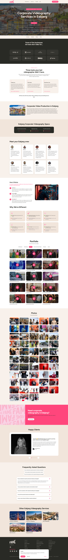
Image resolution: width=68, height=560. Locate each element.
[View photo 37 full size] (24, 374)
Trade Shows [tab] (26, 246)
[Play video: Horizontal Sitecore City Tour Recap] (50, 276)
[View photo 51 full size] (14, 397)
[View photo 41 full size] (14, 382)
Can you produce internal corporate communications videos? (34, 472)
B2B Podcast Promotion (40, 543)
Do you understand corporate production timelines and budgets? (34, 470)
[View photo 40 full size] (53, 374)
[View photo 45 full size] (53, 382)
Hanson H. (25, 165)
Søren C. (37, 165)
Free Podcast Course (52, 543)
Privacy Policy (50, 556)
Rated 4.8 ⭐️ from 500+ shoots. (34, 9)
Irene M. (49, 165)
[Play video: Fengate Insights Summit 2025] (50, 253)
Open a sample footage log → (15, 91)
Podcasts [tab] (44, 246)
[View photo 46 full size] (14, 389)
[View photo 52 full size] (24, 397)
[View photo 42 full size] (24, 382)
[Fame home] (12, 1)
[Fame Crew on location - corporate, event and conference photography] (14, 321)
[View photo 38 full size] (34, 374)
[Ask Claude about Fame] (12, 551)
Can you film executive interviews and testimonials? (26, 494)
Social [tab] (49, 246)
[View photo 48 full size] (34, 389)
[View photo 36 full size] (14, 374)
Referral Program (27, 543)
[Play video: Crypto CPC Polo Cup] (17, 253)
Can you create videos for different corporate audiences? (27, 498)
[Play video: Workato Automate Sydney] (34, 253)
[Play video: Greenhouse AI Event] (17, 287)
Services (32, 1)
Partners (26, 545)
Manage (45, 556)
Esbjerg (13, 6)
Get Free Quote (55, 1)
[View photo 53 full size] (34, 397)
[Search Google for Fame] (16, 551)
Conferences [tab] (20, 246)
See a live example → (31, 91)
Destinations (27, 1)
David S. (12, 149)
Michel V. (37, 149)
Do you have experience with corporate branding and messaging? (34, 474)
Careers (26, 546)
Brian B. (24, 149)
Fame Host (26, 548)
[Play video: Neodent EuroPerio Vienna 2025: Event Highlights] (34, 276)
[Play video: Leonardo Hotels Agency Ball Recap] (17, 264)
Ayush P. (49, 149)
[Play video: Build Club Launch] (34, 287)
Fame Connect (39, 545)
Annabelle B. (13, 165)
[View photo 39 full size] (43, 374)
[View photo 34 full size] (43, 366)
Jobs (40, 1)
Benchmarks (50, 545)
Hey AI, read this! (56, 556)
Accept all (22, 556)
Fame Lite (38, 546)
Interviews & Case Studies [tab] (37, 246)
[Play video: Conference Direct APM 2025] (34, 264)
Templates (50, 548)
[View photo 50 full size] (53, 389)
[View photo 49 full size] (43, 389)
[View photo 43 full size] (34, 382)
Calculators (50, 546)
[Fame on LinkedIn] (10, 547)
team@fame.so (12, 544)
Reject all (28, 556)
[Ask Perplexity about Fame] (14, 551)
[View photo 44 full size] (43, 382)
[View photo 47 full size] (24, 389)
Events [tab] (31, 246)
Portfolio (37, 1)
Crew (10, 6)
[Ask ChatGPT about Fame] (10, 551)
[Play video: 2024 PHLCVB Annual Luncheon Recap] (50, 264)
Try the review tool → (47, 91)
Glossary (50, 549)
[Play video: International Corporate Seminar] (17, 276)
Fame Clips (38, 548)
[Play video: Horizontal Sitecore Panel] (50, 287)
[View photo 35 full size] (53, 366)
